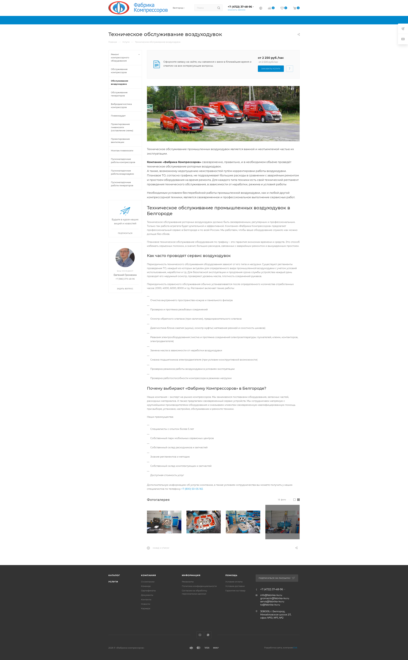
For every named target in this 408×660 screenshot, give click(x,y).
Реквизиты (188, 581)
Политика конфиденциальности (199, 586)
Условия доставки (235, 586)
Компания (148, 575)
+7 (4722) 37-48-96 (240, 6)
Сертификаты (148, 590)
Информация (191, 575)
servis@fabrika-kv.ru (272, 601)
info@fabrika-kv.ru (271, 595)
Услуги (113, 581)
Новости (145, 604)
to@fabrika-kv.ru (270, 604)
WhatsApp (208, 634)
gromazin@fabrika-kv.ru (274, 598)
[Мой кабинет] (260, 9)
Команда (146, 586)
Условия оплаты (234, 581)
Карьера (145, 608)
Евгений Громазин (125, 274)
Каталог (114, 575)
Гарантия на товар (235, 590)
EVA (295, 647)
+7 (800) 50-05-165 (192, 488)
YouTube (200, 634)
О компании (147, 581)
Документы (147, 595)
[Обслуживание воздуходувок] (223, 113)
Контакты (146, 599)
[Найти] (219, 7)
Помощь (231, 575)
